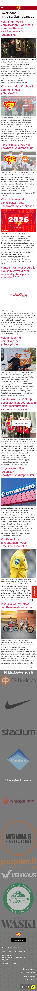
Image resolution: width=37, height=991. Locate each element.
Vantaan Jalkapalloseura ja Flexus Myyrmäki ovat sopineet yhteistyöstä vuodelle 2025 (18, 272)
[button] (1, 8)
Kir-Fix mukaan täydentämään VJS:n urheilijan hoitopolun (14, 543)
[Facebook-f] (22, 986)
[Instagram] (27, 986)
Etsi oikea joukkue (29, 969)
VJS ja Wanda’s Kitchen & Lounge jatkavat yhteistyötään (17, 90)
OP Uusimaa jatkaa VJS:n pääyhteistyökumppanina (17, 146)
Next (33, 667)
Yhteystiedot (31, 980)
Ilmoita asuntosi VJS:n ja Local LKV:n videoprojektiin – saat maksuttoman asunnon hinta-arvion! (18, 404)
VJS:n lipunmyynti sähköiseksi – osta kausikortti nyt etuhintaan (17, 203)
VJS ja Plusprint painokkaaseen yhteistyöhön (11, 341)
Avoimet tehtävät (29, 976)
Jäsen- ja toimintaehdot (27, 973)
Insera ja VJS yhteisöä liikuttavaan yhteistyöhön (17, 605)
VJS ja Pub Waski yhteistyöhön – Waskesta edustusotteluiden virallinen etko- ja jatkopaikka (17, 28)
